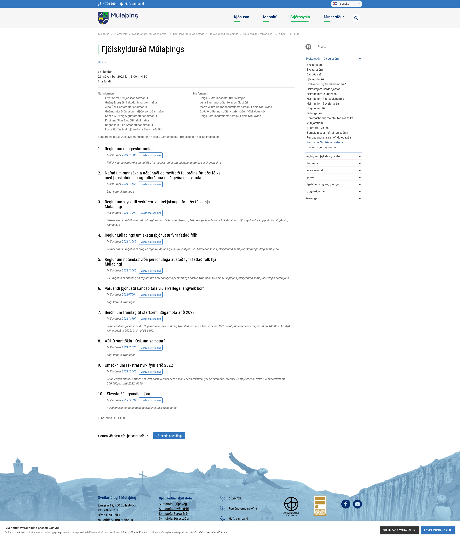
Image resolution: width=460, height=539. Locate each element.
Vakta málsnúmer (151, 155)
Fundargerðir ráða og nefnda (187, 34)
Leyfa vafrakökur (437, 530)
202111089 (129, 241)
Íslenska (344, 3)
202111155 (129, 184)
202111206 (129, 155)
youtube (357, 504)
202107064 (129, 294)
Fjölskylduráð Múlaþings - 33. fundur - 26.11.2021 (272, 34)
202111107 (129, 318)
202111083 (129, 270)
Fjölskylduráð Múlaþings (223, 34)
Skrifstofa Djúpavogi (173, 504)
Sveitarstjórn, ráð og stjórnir (149, 34)
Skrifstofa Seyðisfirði (174, 509)
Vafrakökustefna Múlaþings (213, 532)
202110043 (129, 371)
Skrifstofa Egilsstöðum (175, 518)
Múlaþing (103, 34)
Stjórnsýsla (120, 34)
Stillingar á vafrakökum (399, 530)
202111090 (129, 213)
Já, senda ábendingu (169, 436)
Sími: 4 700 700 (109, 515)
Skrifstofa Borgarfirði (173, 513)
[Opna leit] (356, 18)
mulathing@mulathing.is (115, 520)
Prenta (322, 46)
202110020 (129, 347)
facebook (345, 504)
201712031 (129, 400)
